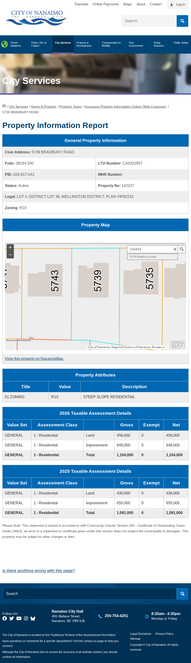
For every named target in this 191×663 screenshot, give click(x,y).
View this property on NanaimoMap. (34, 359)
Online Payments (106, 4)
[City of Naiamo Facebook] (4, 618)
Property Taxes (70, 106)
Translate (81, 4)
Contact (156, 4)
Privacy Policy (164, 633)
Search (182, 21)
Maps (127, 4)
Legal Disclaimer (140, 633)
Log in (180, 4)
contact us (90, 641)
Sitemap (135, 638)
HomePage (4, 105)
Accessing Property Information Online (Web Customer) (126, 106)
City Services (18, 106)
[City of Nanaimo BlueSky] (34, 618)
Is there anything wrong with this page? (38, 570)
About (140, 4)
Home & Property (43, 106)
